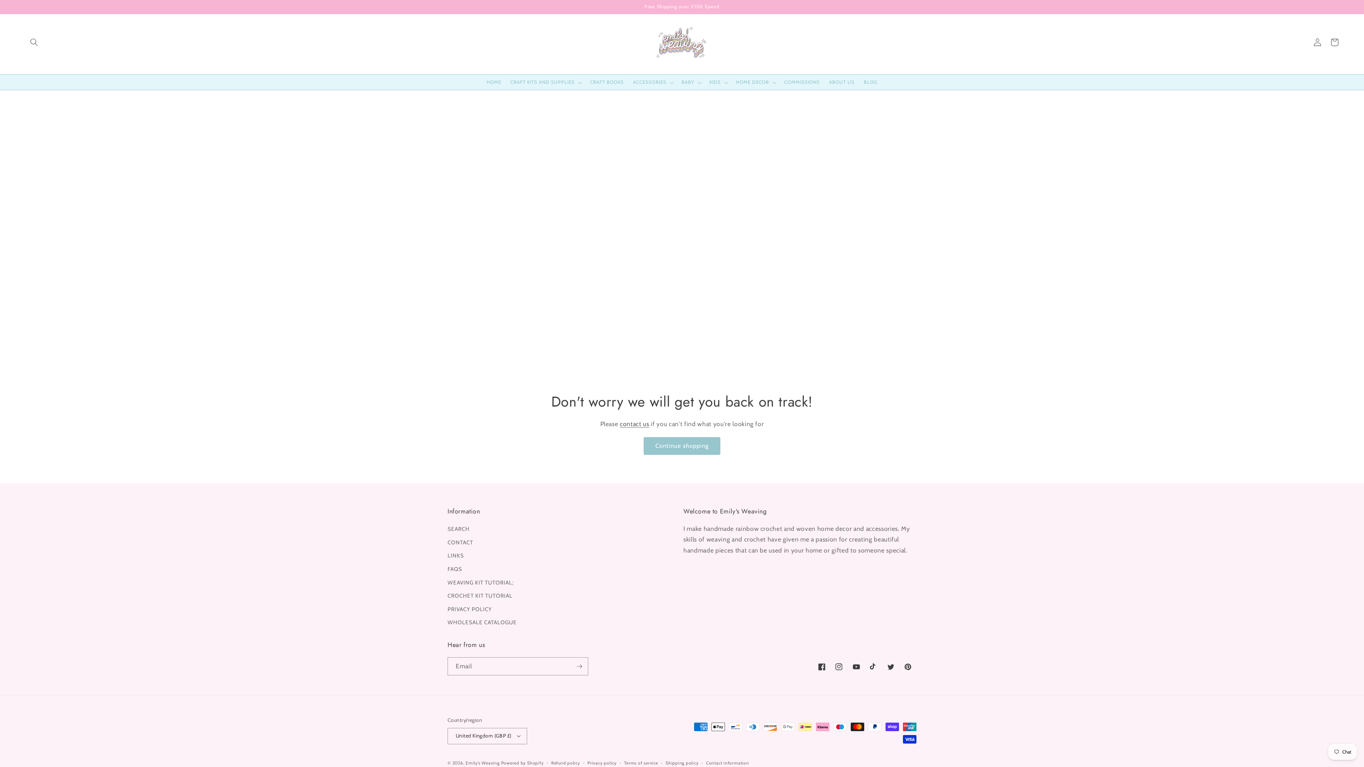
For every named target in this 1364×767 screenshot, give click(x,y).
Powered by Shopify (522, 763)
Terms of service (641, 763)
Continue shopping (682, 445)
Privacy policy (602, 763)
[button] (34, 42)
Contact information (727, 763)
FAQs (455, 569)
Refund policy (565, 763)
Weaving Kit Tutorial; (481, 582)
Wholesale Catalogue (482, 622)
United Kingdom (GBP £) (484, 736)
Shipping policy (682, 763)
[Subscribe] (579, 666)
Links (456, 555)
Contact (460, 542)
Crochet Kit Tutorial (480, 595)
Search (459, 529)
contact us (634, 424)
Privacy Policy (470, 609)
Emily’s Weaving (483, 763)
